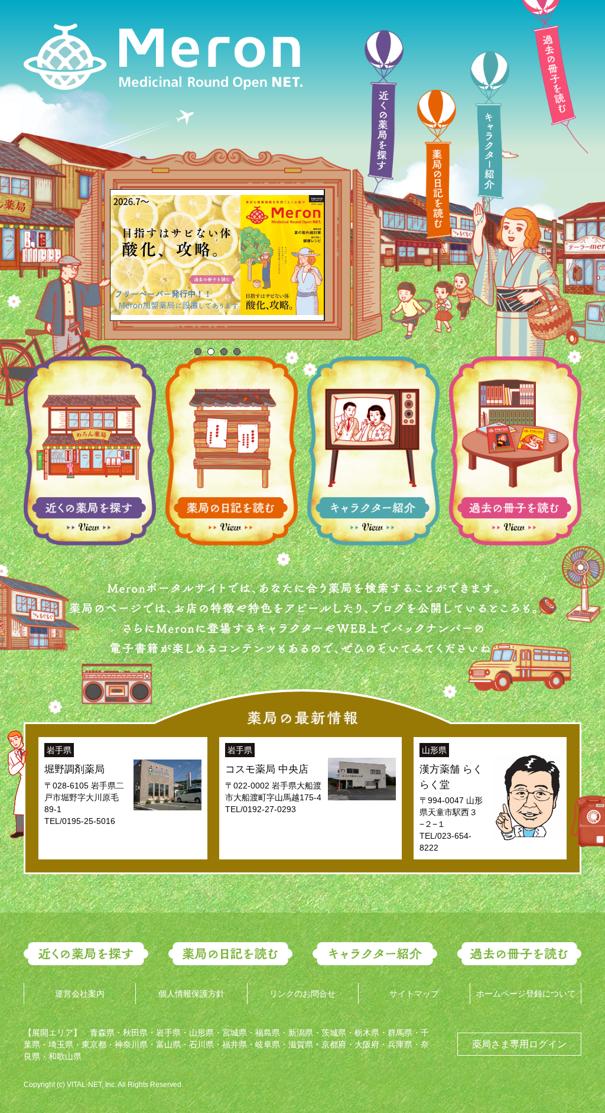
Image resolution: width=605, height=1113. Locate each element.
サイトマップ (414, 993)
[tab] (197, 351)
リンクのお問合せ (302, 993)
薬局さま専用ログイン (519, 1044)
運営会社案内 (80, 993)
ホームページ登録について (525, 993)
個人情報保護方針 (191, 993)
